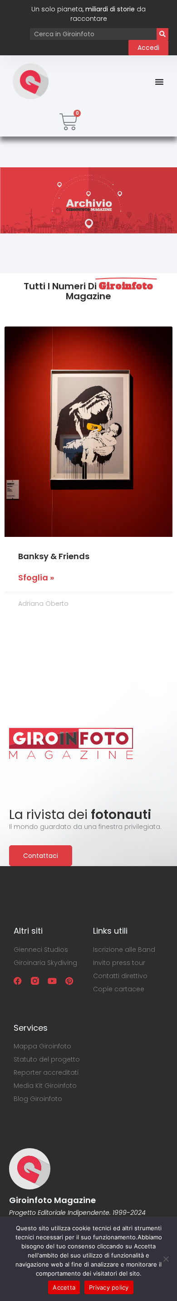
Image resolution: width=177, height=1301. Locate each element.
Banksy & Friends (53, 556)
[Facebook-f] (18, 981)
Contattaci (40, 855)
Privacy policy (109, 1287)
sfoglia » (36, 578)
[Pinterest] (69, 981)
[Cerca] (162, 34)
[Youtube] (52, 981)
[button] (159, 81)
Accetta (64, 1287)
